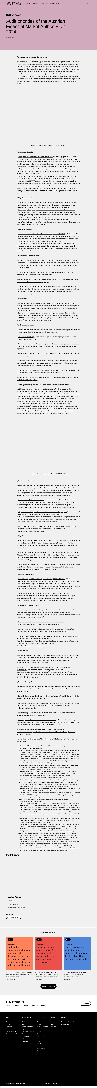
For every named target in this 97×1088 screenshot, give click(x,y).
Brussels (39, 1029)
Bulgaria (39, 1031)
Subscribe (85, 1003)
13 (43, 616)
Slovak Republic (41, 1048)
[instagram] (79, 1084)
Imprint (55, 1083)
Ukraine (39, 1053)
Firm (7, 1017)
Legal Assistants (26, 1029)
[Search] (88, 3)
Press (63, 1017)
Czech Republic (41, 1036)
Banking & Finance (13, 917)
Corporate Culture (26, 1036)
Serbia (38, 1046)
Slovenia (39, 1050)
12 (63, 578)
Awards (8, 1024)
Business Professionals (27, 1026)
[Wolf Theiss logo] (14, 3)
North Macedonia (54, 1029)
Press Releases (65, 1024)
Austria (39, 1024)
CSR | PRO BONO (10, 1029)
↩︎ (42, 748)
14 (49, 671)
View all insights (48, 986)
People (27, 3)
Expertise (44, 3)
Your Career (54, 3)
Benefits (24, 1033)
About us (8, 1021)
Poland (39, 1041)
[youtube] (85, 1084)
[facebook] (76, 1084)
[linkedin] (82, 1084)
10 (40, 516)
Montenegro (53, 1026)
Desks (52, 1017)
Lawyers (24, 1024)
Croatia (39, 1033)
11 (46, 564)
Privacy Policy (47, 1083)
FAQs (23, 1038)
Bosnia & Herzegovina (42, 1026)
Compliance (9, 1026)
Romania (39, 1043)
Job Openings (25, 1021)
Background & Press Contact (68, 1021)
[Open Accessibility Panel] (0, 1087)
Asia (51, 1021)
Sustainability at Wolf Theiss (12, 1033)
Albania (39, 1021)
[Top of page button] (94, 1083)
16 (67, 674)
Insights (35, 3)
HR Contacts (25, 1041)
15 (68, 671)
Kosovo (52, 1024)
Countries (40, 1017)
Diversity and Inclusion (11, 1031)
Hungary (39, 1038)
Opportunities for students (28, 1031)
